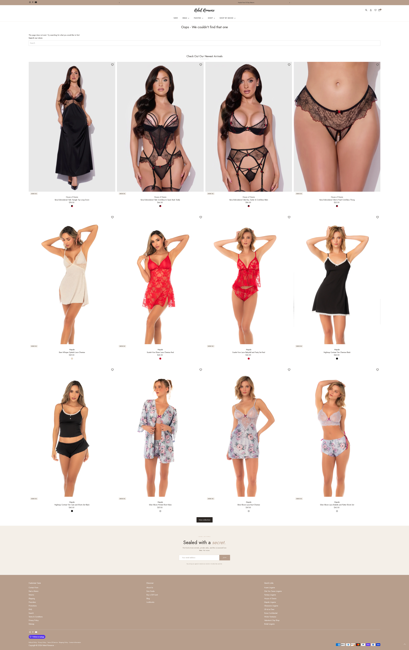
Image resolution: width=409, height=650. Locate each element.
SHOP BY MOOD (227, 18)
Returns (31, 595)
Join (224, 558)
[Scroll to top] (405, 644)
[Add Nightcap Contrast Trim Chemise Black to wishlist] (377, 217)
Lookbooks (150, 602)
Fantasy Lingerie (270, 595)
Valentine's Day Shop (271, 620)
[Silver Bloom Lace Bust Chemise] (248, 432)
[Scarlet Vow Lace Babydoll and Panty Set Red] (248, 279)
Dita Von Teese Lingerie (273, 591)
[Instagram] (30, 2)
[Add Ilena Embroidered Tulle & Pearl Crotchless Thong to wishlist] (377, 64)
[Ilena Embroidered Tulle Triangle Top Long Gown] (72, 127)
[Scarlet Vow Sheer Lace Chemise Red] (160, 279)
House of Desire (270, 598)
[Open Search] (366, 10)
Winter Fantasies (270, 617)
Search (31, 613)
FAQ (30, 609)
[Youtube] (35, 2)
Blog (148, 598)
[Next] (289, 2)
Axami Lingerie (269, 587)
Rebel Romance (48, 645)
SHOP (210, 18)
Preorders (32, 602)
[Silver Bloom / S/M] (160, 511)
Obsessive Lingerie (271, 606)
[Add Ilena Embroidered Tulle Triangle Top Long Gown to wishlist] (112, 64)
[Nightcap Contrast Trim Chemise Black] (337, 279)
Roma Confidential (270, 613)
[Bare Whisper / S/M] (72, 359)
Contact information (75, 642)
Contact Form (33, 587)
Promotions (33, 606)
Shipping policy (63, 642)
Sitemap (31, 624)
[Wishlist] (375, 10)
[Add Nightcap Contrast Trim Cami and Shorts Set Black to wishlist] (112, 369)
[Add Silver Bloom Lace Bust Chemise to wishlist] (289, 369)
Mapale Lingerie (270, 602)
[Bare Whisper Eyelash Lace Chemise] (72, 279)
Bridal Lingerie (269, 624)
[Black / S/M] (337, 359)
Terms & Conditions (36, 617)
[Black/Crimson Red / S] (72, 206)
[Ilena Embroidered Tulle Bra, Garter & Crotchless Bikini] (248, 127)
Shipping (32, 598)
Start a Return (33, 591)
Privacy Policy (34, 620)
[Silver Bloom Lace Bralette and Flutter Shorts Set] (337, 432)
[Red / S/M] (160, 359)
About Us (149, 587)
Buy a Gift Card (152, 595)
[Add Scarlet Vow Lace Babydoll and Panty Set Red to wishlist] (289, 217)
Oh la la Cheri (269, 609)
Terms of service (52, 642)
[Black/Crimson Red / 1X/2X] (337, 206)
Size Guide (150, 591)
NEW (176, 18)
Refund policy (33, 642)
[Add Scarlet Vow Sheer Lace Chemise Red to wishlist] (200, 217)
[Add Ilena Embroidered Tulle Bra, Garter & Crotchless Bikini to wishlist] (289, 64)
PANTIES (198, 18)
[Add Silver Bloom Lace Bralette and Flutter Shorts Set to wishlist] (377, 369)
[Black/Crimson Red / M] (249, 206)
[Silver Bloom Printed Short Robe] (160, 432)
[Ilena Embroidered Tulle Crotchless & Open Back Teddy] (160, 127)
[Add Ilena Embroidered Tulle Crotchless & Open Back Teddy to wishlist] (200, 64)
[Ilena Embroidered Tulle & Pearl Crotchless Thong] (337, 127)
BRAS (185, 18)
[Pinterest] (33, 2)
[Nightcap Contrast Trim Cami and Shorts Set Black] (72, 432)
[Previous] (119, 2)
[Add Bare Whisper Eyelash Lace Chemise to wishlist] (112, 217)
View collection (204, 520)
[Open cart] (379, 10)
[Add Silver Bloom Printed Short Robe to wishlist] (200, 369)
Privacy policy (42, 642)
